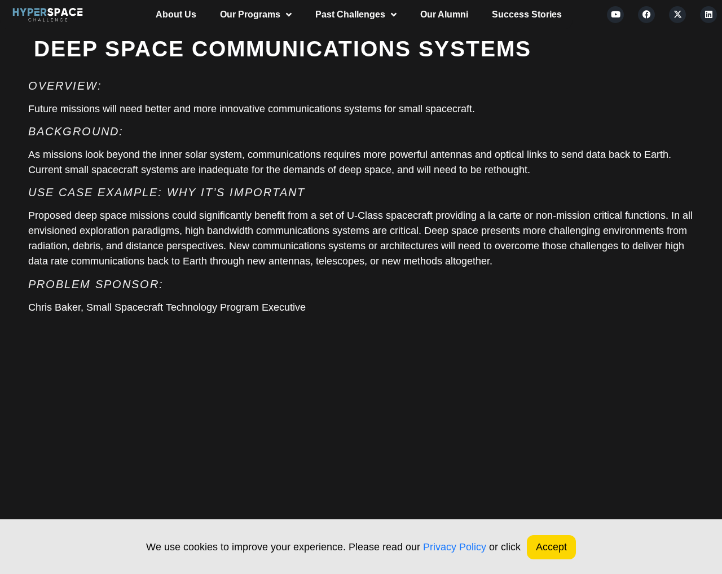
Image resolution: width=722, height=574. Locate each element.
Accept (551, 547)
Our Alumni (444, 14)
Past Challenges (350, 14)
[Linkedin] (708, 14)
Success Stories (527, 14)
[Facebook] (646, 14)
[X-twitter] (677, 14)
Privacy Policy (454, 547)
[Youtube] (615, 14)
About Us (176, 14)
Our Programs (250, 14)
